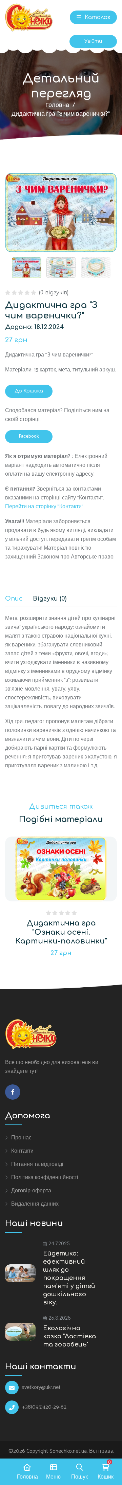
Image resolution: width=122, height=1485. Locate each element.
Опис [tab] (14, 598)
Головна (57, 105)
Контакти (22, 1151)
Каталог (96, 17)
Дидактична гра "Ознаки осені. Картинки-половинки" (61, 932)
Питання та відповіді (37, 1164)
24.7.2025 (59, 1243)
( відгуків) (53, 293)
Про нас (21, 1138)
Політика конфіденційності (44, 1177)
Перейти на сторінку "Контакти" (44, 506)
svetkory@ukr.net (41, 1387)
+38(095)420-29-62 (44, 1407)
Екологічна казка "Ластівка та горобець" (69, 1336)
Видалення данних (35, 1204)
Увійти (93, 41)
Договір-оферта (31, 1191)
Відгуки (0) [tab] (49, 598)
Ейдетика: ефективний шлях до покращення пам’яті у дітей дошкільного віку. (69, 1278)
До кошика (29, 390)
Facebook (29, 436)
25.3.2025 (59, 1318)
